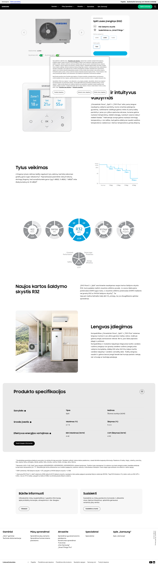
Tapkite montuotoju (145, 6)
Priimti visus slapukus (100, 92)
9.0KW (113, 37)
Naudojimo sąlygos (79, 562)
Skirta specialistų (15, 2)
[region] (79, 76)
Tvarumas (61, 543)
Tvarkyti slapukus (59, 92)
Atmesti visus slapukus (84, 92)
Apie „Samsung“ (119, 536)
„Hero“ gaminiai (8, 536)
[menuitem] (54, 7)
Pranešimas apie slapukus (46, 562)
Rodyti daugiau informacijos (24, 443)
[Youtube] (151, 562)
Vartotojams (5, 2)
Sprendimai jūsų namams (39, 536)
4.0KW (97, 37)
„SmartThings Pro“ (65, 547)
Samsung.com (91, 562)
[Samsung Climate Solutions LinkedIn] (154, 562)
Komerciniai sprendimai (67, 540)
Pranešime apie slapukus (74, 60)
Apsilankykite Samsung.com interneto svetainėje (141, 2)
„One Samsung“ (64, 545)
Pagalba (123, 2)
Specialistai (89, 536)
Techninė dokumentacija (12, 538)
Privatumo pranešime (78, 87)
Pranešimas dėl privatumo (64, 562)
